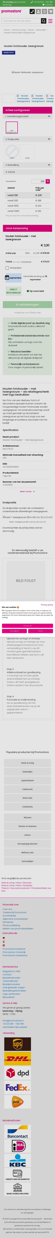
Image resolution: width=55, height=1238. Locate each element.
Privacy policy (47, 604)
